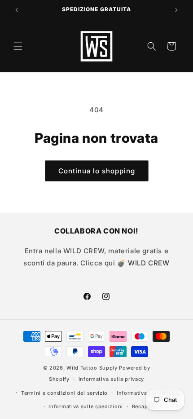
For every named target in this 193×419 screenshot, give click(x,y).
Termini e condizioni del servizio (64, 393)
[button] (18, 46)
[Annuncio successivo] (176, 10)
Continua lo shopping (96, 171)
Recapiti (143, 406)
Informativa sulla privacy (112, 379)
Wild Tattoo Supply (92, 368)
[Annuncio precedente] (16, 10)
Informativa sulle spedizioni (85, 406)
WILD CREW (148, 263)
